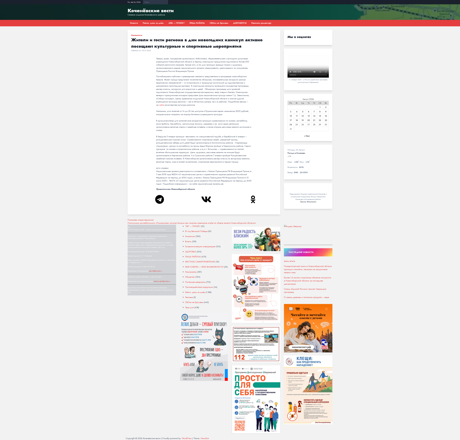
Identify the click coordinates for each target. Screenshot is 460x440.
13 (309, 116)
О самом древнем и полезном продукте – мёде (306, 297)
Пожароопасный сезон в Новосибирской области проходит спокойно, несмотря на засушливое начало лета (308, 269)
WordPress (187, 438)
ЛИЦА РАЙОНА (197, 23)
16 (326, 116)
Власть (188, 241)
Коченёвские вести (151, 10)
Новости (134, 23)
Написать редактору (261, 23)
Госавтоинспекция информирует (200, 246)
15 (320, 116)
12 (303, 116)
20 (308, 120)
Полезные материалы (195, 282)
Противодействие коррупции (199, 287)
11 (297, 116)
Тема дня (189, 307)
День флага (289, 261)
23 (326, 120)
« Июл (307, 136)
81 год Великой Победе (196, 231)
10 (291, 116)
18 (297, 120)
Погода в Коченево (296, 153)
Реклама (189, 297)
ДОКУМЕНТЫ (240, 23)
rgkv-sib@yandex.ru (155, 271)
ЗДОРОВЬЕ (190, 251)
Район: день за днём (153, 23)
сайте (161, 104)
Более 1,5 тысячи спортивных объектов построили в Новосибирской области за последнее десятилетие (307, 281)
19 (303, 120)
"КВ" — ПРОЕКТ (193, 226)
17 (291, 120)
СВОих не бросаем (219, 23)
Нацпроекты (136, 35)
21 (314, 120)
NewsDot (205, 438)
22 (320, 120)
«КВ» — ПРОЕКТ (176, 23)
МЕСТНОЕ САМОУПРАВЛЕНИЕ (200, 261)
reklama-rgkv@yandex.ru (162, 281)
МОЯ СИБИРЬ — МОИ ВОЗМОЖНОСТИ (204, 266)
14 (314, 116)
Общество (190, 276)
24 (291, 124)
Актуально (190, 236)
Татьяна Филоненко (308, 202)
